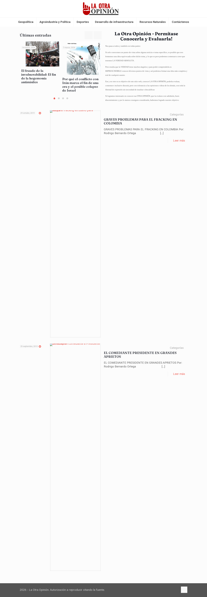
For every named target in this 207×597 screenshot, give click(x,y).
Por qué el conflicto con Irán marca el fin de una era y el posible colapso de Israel (80, 84)
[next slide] (97, 35)
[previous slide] (89, 35)
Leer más (179, 140)
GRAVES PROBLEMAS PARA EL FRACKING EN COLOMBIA (140, 121)
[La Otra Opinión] (103, 8)
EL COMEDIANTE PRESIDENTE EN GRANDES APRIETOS (140, 355)
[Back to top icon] (184, 590)
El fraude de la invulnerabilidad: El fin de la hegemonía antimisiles (38, 76)
